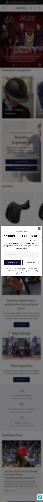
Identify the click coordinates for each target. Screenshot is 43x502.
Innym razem (30, 262)
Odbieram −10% (12, 262)
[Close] (39, 228)
